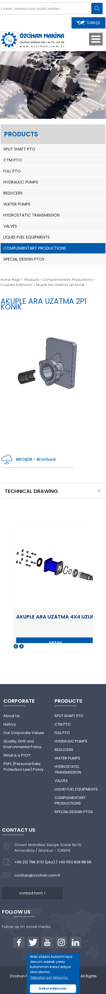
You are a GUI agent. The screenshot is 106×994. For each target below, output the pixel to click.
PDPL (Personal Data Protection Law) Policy (23, 766)
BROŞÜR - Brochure (36, 459)
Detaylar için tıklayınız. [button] (49, 977)
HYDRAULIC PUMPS (20, 182)
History (9, 724)
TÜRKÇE (93, 22)
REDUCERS (13, 193)
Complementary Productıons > (69, 279)
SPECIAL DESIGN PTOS (23, 259)
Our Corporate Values (23, 732)
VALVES (10, 226)
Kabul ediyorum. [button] (53, 988)
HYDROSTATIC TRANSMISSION (31, 215)
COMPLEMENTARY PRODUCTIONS (34, 248)
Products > (33, 279)
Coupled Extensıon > (18, 284)
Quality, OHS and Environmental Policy (22, 744)
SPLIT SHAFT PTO (19, 149)
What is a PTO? (17, 755)
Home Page (11, 279)
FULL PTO (12, 171)
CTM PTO (12, 160)
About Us (11, 715)
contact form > (32, 893)
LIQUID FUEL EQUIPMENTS (26, 237)
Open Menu (96, 39)
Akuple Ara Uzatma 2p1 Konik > (61, 284)
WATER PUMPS (17, 204)
